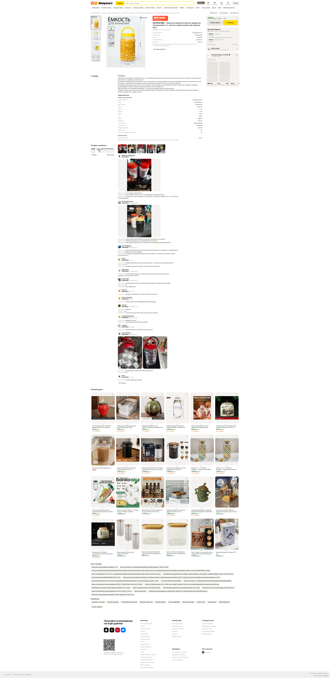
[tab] (95, 8)
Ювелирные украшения (147, 667)
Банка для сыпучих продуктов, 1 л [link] (101, 468)
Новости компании (207, 623)
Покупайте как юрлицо (178, 628)
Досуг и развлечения (146, 623)
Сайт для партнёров (177, 660)
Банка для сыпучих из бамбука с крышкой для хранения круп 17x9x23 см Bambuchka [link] (226, 510)
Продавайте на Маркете (178, 654)
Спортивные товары (146, 657)
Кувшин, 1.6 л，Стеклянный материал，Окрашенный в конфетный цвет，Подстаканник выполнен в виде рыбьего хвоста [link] (202, 468)
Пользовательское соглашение (22, 674)
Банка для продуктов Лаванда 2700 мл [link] (226, 553)
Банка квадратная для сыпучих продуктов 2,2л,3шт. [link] (125, 553)
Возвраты (174, 634)
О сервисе (175, 631)
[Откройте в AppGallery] (117, 632)
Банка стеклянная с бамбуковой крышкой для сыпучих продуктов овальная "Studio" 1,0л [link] (176, 552)
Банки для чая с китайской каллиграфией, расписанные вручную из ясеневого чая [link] (103, 553)
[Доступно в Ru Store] (123, 632)
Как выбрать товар (177, 623)
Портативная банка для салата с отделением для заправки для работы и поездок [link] (103, 510)
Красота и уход (144, 644)
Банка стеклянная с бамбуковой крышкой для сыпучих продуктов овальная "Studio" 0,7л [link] (151, 552)
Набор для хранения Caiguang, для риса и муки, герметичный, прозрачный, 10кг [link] (126, 426)
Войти (236, 3)
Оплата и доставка (177, 626)
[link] (105, 567)
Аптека (142, 641)
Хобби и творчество (146, 647)
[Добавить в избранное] (112, 394)
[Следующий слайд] (145, 41)
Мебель (142, 626)
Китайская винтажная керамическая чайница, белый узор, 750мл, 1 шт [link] (226, 426)
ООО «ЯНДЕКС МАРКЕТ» (321, 673)
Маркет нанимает (207, 634)
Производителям (207, 628)
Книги (142, 652)
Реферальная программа (209, 626)
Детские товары (145, 665)
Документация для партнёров (180, 657)
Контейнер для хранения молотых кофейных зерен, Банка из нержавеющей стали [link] (176, 468)
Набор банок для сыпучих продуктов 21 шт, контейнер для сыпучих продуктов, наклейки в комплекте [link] (152, 510)
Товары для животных (146, 659)
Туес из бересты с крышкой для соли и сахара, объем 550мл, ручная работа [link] (202, 553)
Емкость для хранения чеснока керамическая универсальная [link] (199, 426)
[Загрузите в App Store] (106, 632)
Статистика (7, 674)
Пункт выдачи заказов (208, 631)
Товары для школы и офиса (147, 654)
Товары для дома (145, 639)
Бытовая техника (145, 628)
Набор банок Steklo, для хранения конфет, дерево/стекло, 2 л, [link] (176, 510)
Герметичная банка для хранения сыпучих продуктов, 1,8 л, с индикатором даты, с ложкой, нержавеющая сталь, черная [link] (126, 468)
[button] (160, 18)
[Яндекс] (326, 675)
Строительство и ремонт (147, 662)
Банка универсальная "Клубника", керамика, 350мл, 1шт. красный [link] (101, 426)
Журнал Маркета (176, 636)
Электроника (144, 634)
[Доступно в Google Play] (111, 632)
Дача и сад (143, 649)
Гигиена (142, 631)
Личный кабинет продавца (179, 652)
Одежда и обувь (145, 636)
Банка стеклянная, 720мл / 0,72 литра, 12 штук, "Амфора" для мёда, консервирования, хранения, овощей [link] (127, 510)
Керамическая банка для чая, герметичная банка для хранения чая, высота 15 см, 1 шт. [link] (152, 426)
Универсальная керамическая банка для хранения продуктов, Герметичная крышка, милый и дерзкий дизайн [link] (202, 510)
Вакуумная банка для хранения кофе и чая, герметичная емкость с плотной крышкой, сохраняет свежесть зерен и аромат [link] (152, 468)
